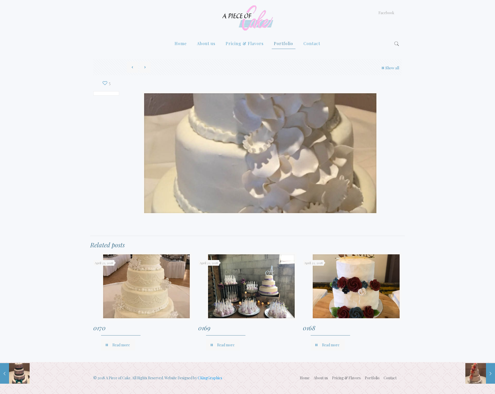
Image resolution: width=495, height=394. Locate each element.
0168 (309, 328)
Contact (390, 377)
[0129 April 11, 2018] (15, 373)
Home (305, 377)
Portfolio (372, 377)
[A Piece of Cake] (247, 18)
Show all (392, 67)
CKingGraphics (210, 377)
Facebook (386, 13)
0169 (204, 328)
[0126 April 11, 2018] (480, 373)
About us (321, 377)
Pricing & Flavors (346, 377)
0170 (99, 328)
